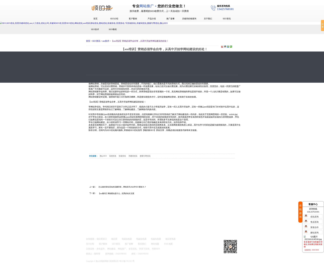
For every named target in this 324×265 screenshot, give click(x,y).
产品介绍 (152, 19)
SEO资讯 (227, 19)
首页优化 (133, 249)
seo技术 (105, 41)
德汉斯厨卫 (102, 239)
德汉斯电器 (170, 239)
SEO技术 (95, 29)
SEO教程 (113, 29)
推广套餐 (170, 19)
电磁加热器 (127, 239)
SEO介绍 (114, 19)
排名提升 (101, 249)
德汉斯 (114, 239)
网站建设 (111, 249)
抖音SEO (156, 249)
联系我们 (142, 244)
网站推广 (122, 249)
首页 (95, 19)
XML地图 (168, 244)
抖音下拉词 (144, 249)
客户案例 (133, 19)
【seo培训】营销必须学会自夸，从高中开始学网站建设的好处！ (140, 41)
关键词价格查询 (189, 19)
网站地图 (155, 244)
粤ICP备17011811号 (126, 261)
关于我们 (208, 19)
